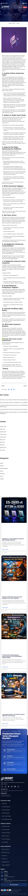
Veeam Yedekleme (6, 865)
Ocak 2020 (2, 450)
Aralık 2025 (2, 429)
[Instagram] (2, 786)
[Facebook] (5, 786)
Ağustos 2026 (3, 426)
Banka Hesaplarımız (6, 806)
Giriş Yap (20, 7)
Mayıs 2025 (2, 439)
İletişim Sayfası (15, 884)
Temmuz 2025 (3, 434)
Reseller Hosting (5, 835)
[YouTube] (15, 786)
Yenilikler (2, 478)
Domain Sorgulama (6, 839)
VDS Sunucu (4, 858)
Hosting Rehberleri (4, 468)
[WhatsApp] (18, 786)
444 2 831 (6, 873)
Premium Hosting (5, 829)
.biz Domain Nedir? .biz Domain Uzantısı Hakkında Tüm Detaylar (13, 409)
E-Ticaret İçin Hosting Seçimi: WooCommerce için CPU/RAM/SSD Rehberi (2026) (12, 656)
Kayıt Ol (25, 7)
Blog (21, 893)
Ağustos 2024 (3, 447)
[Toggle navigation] (12, 7)
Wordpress (2, 473)
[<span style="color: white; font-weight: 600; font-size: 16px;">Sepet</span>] (23, 3)
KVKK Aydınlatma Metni (7, 819)
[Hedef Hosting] (7, 779)
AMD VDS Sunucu (6, 852)
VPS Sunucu (4, 855)
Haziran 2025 (3, 437)
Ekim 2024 (2, 442)
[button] (9, 389)
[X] (8, 786)
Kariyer (18, 893)
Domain (1, 463)
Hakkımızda (4, 803)
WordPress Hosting (6, 832)
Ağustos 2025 (3, 431)
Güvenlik (2, 465)
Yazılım (1, 476)
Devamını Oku (5, 549)
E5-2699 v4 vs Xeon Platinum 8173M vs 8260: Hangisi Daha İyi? (14, 399)
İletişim (24, 893)
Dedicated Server (5, 861)
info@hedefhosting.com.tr (9, 876)
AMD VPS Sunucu (6, 849)
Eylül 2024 (2, 444)
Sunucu (1, 471)
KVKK (14, 893)
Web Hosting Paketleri (16, 890)
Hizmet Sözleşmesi (6, 809)
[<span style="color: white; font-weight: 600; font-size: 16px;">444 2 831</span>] (1, 3)
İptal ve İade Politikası (6, 816)
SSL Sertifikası (5, 842)
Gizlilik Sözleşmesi (6, 813)
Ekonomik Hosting (5, 826)
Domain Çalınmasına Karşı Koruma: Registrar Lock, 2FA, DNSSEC (13, 402)
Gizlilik (11, 893)
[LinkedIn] (11, 786)
